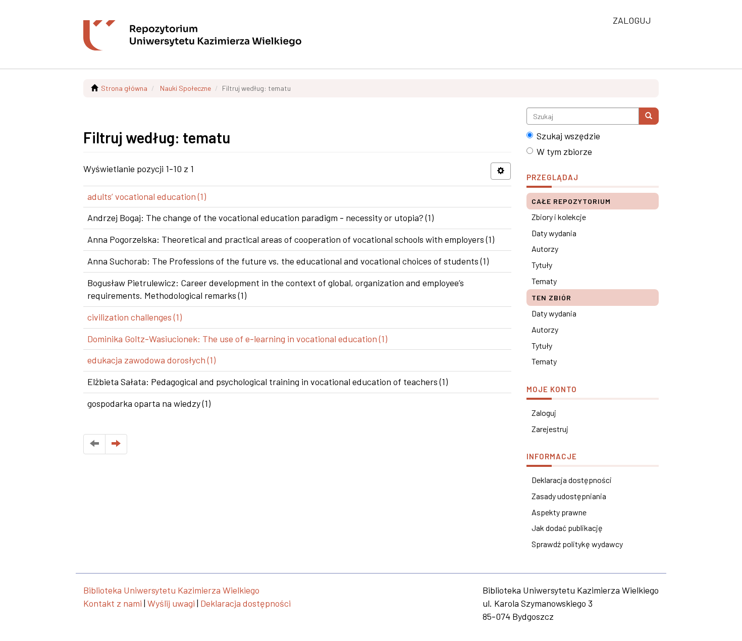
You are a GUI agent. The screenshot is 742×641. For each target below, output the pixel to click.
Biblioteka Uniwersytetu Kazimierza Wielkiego (171, 590)
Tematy (544, 281)
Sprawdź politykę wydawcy (577, 544)
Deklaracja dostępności (572, 480)
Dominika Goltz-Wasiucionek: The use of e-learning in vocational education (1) (237, 338)
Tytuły (542, 265)
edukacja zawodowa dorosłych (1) (151, 359)
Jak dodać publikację (567, 527)
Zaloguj (544, 412)
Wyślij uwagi (171, 603)
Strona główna (124, 88)
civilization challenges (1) (134, 317)
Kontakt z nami (112, 603)
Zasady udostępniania (569, 496)
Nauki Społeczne (185, 88)
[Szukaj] (649, 116)
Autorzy (545, 248)
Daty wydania (554, 233)
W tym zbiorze (564, 151)
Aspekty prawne (559, 512)
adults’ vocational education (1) (146, 196)
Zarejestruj (550, 429)
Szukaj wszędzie (568, 135)
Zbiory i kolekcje (559, 217)
